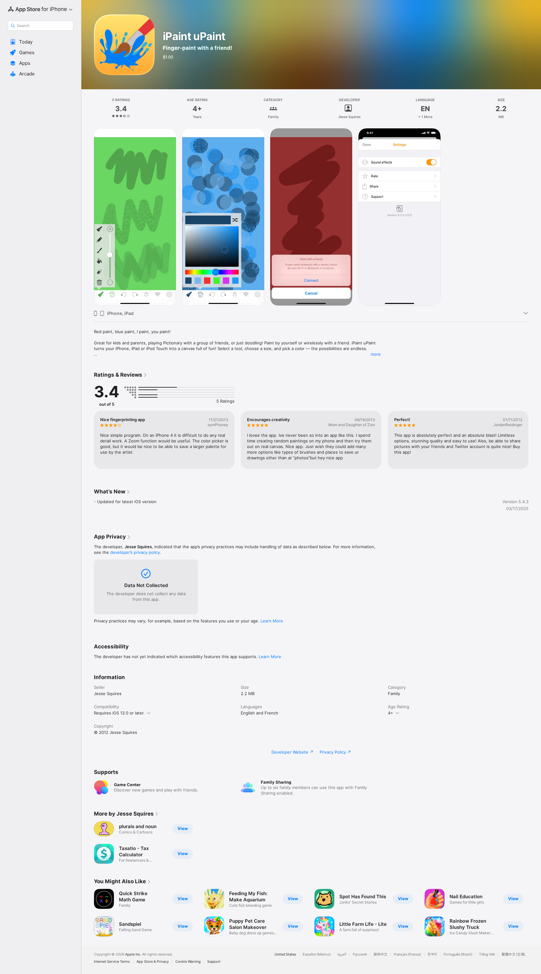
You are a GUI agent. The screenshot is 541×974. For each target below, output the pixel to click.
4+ (390, 712)
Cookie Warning (188, 961)
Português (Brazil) (458, 954)
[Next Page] (534, 440)
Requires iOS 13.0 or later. (119, 712)
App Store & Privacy (153, 961)
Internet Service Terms (112, 961)
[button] (40, 42)
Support (213, 961)
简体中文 (380, 954)
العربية (341, 954)
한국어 (432, 954)
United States (285, 954)
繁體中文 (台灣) (513, 954)
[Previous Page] (87, 440)
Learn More (271, 620)
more (376, 354)
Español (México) (317, 954)
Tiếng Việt (487, 954)
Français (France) (407, 954)
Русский (360, 954)
